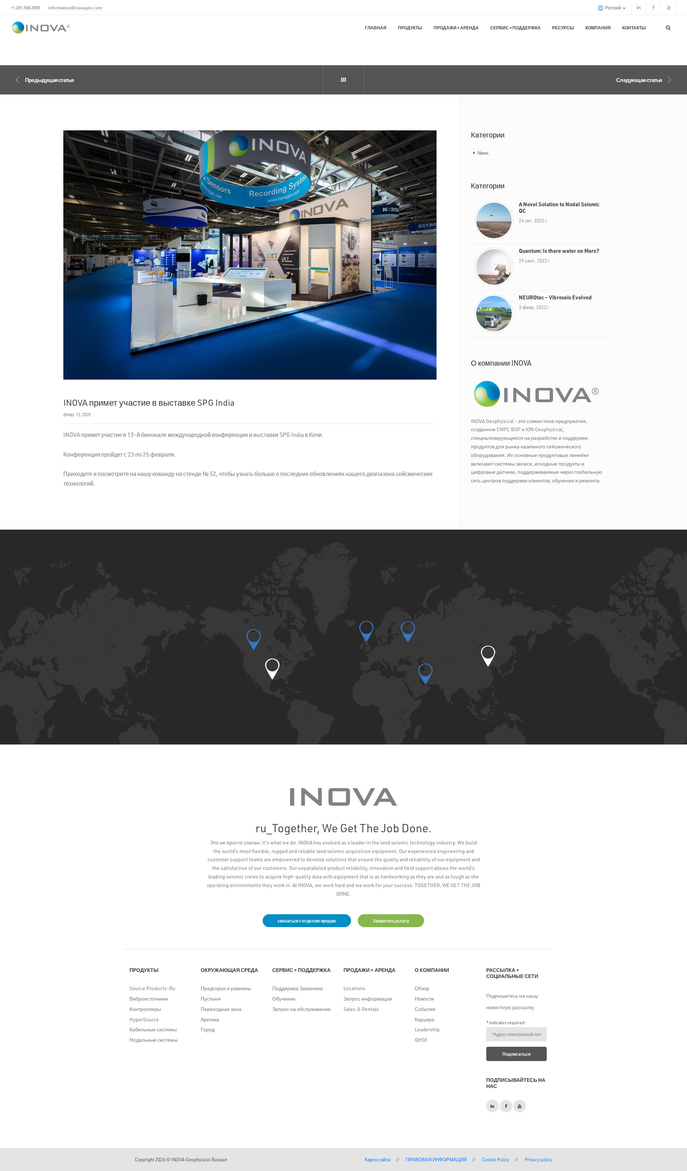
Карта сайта (377, 1159)
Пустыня (211, 998)
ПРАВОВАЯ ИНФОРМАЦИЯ (436, 1159)
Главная (375, 27)
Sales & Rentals (361, 1009)
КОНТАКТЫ (634, 27)
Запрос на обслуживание (301, 1009)
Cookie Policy (495, 1159)
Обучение (284, 998)
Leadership (427, 1029)
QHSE (421, 1039)
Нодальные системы (153, 1039)
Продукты (410, 27)
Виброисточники (149, 998)
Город (208, 1029)
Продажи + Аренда (456, 27)
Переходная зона (221, 1009)
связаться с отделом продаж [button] (307, 921)
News (482, 153)
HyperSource (144, 1019)
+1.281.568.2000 (25, 7)
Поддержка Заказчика (297, 988)
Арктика (210, 1019)
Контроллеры (145, 1009)
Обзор (422, 988)
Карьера (424, 1019)
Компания (598, 27)
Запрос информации (368, 998)
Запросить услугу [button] (391, 921)
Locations (354, 988)
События (425, 1009)
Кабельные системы (153, 1029)
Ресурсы (563, 27)
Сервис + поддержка (515, 27)
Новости (424, 998)
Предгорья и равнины (226, 988)
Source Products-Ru (152, 988)
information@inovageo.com (75, 7)
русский (613, 7)
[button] (272, 669)
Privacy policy (538, 1159)
